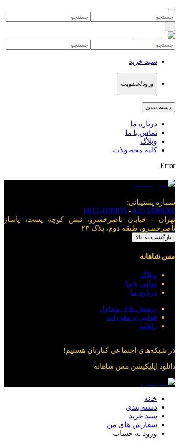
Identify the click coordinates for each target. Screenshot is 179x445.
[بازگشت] (171, 10)
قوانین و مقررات (131, 317)
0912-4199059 (105, 210)
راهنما (148, 326)
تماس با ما (141, 132)
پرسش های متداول (128, 308)
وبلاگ (148, 141)
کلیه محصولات (135, 150)
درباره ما (143, 124)
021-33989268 (154, 210)
